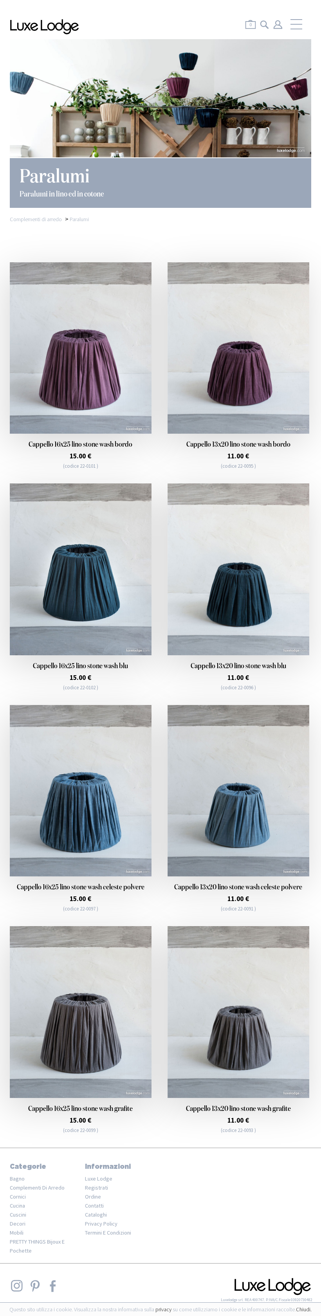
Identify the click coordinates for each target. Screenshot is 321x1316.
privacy (163, 1309)
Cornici (18, 1196)
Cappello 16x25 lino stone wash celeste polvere (80, 887)
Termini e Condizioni (108, 1232)
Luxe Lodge (98, 1178)
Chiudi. (304, 1309)
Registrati (96, 1187)
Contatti (94, 1205)
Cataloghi (96, 1214)
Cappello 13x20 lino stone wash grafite (238, 1108)
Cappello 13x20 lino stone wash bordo (238, 444)
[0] (250, 29)
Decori (17, 1223)
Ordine (93, 1196)
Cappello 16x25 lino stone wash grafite (80, 1108)
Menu (296, 24)
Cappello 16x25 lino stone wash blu (80, 666)
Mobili (16, 1232)
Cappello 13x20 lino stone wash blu (238, 666)
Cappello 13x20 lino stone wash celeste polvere (238, 887)
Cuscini (18, 1214)
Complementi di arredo (37, 1187)
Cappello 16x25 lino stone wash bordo (80, 444)
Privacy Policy (101, 1223)
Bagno (17, 1178)
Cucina (17, 1205)
